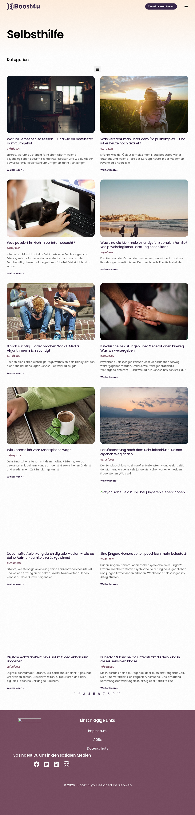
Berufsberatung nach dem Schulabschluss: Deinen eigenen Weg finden (141, 451)
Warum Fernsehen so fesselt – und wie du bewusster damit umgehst (50, 141)
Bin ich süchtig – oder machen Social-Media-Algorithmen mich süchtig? (44, 348)
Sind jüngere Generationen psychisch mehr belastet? (143, 553)
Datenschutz (97, 748)
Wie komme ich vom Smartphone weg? (39, 449)
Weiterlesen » (15, 170)
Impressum (97, 731)
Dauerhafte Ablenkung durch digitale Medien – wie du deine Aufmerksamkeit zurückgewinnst (50, 555)
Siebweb (125, 785)
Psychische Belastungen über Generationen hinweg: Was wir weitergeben (142, 348)
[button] (97, 69)
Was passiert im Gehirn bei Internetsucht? (41, 242)
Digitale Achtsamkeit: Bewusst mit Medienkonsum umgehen (47, 659)
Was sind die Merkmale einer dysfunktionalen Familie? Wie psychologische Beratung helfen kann (143, 244)
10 (119, 694)
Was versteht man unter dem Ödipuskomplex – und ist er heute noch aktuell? (142, 141)
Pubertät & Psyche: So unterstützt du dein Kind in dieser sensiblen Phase (140, 659)
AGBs (97, 739)
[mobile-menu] (184, 6)
